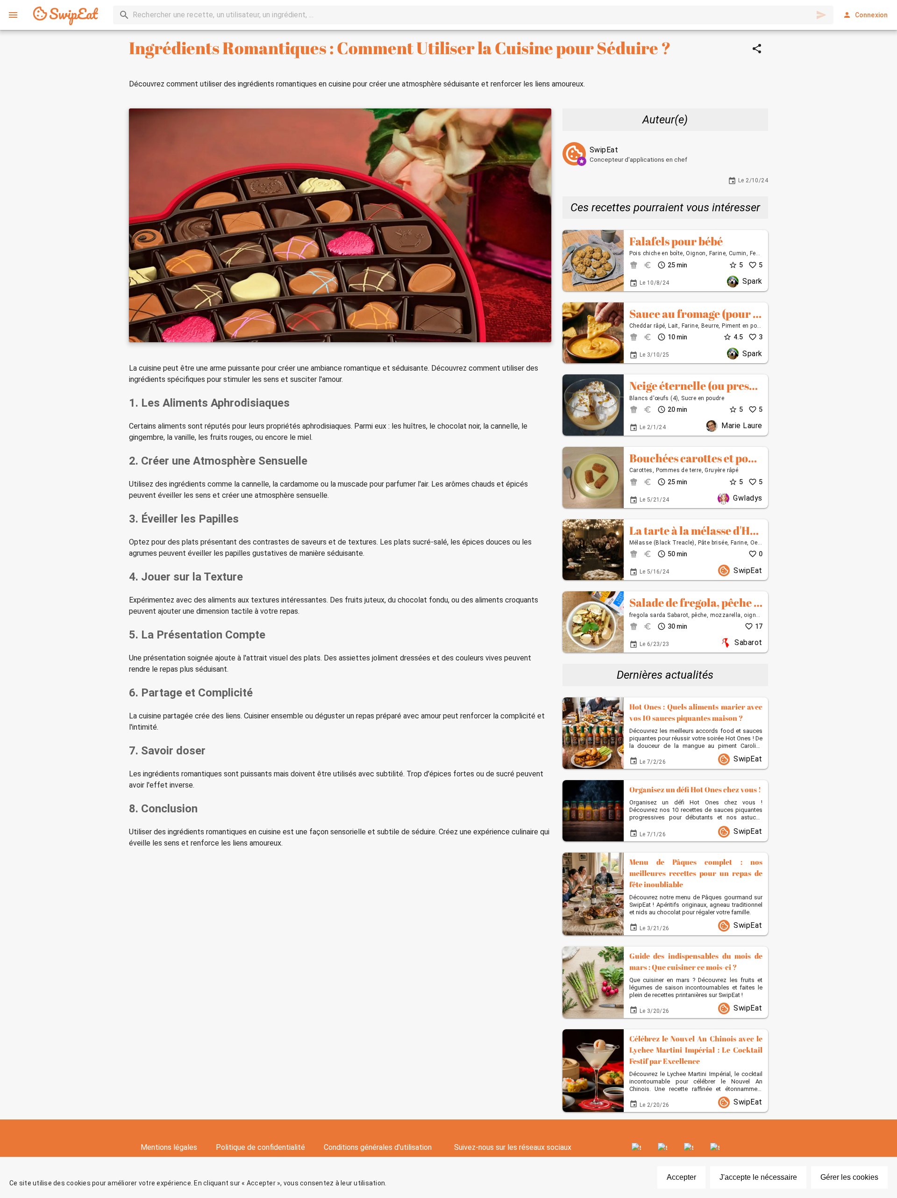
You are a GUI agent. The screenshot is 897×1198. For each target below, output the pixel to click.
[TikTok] (715, 1147)
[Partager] (757, 48)
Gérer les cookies (849, 1177)
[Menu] (13, 15)
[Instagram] (662, 1147)
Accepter (681, 1177)
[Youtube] (688, 1147)
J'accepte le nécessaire (758, 1177)
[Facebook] (636, 1147)
